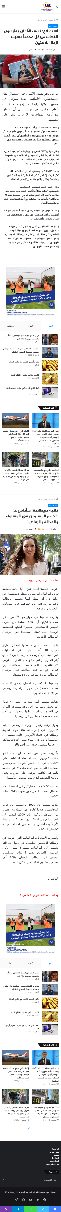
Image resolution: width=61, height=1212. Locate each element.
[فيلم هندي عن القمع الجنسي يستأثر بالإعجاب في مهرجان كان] (50, 339)
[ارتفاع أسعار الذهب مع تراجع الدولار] (50, 365)
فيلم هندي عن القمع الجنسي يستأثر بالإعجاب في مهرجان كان (23, 337)
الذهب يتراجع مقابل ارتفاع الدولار (24, 375)
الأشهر (51, 326)
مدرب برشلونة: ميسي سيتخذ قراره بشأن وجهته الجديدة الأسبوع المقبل (21, 350)
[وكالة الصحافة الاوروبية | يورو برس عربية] (47, 6)
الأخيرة (31, 326)
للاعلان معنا (54, 1161)
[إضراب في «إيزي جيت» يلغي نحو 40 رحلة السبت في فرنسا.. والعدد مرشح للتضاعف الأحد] (15, 420)
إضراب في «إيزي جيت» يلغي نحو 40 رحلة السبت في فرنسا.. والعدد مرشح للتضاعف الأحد (16, 435)
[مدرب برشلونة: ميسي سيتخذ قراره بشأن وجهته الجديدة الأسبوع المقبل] (50, 352)
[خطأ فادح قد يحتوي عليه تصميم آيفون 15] (50, 392)
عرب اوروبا (42, 20)
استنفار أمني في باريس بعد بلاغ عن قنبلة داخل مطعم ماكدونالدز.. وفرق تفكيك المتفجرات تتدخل (46, 475)
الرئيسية (52, 20)
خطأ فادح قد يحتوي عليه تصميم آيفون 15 (22, 390)
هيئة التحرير (54, 1152)
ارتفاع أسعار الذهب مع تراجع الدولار (24, 362)
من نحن (56, 1155)
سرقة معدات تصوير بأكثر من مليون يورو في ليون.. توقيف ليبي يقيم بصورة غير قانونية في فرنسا (16, 475)
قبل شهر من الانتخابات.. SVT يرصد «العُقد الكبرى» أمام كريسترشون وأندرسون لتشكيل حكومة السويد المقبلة (45, 437)
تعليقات (10, 326)
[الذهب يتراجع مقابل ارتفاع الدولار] (50, 379)
